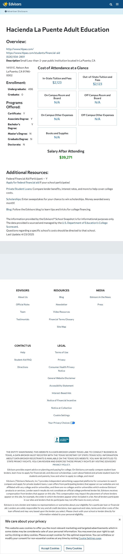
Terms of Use (61, 352)
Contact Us (23, 345)
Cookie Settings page (90, 538)
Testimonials (22, 319)
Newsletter (61, 304)
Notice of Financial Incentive (61, 400)
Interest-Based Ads (61, 393)
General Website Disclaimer (61, 378)
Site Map (61, 326)
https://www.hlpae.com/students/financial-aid (33, 52)
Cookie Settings (61, 415)
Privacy (61, 359)
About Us (23, 297)
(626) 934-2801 (15, 56)
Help (22, 352)
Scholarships (13, 199)
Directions (22, 367)
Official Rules (22, 304)
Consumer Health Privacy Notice (61, 369)
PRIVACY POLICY (61, 464)
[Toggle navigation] (117, 4)
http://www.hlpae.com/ (20, 48)
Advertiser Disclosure (17, 11)
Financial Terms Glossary (61, 319)
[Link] (61, 439)
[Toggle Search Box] (111, 4)
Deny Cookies (74, 548)
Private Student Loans (19, 188)
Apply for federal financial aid (22, 182)
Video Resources (61, 311)
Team (22, 311)
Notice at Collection (61, 407)
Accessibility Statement (61, 385)
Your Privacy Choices (59, 422)
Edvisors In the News (100, 297)
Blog (61, 297)
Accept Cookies (50, 548)
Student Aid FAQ (22, 359)
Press (100, 304)
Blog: (9, 209)
